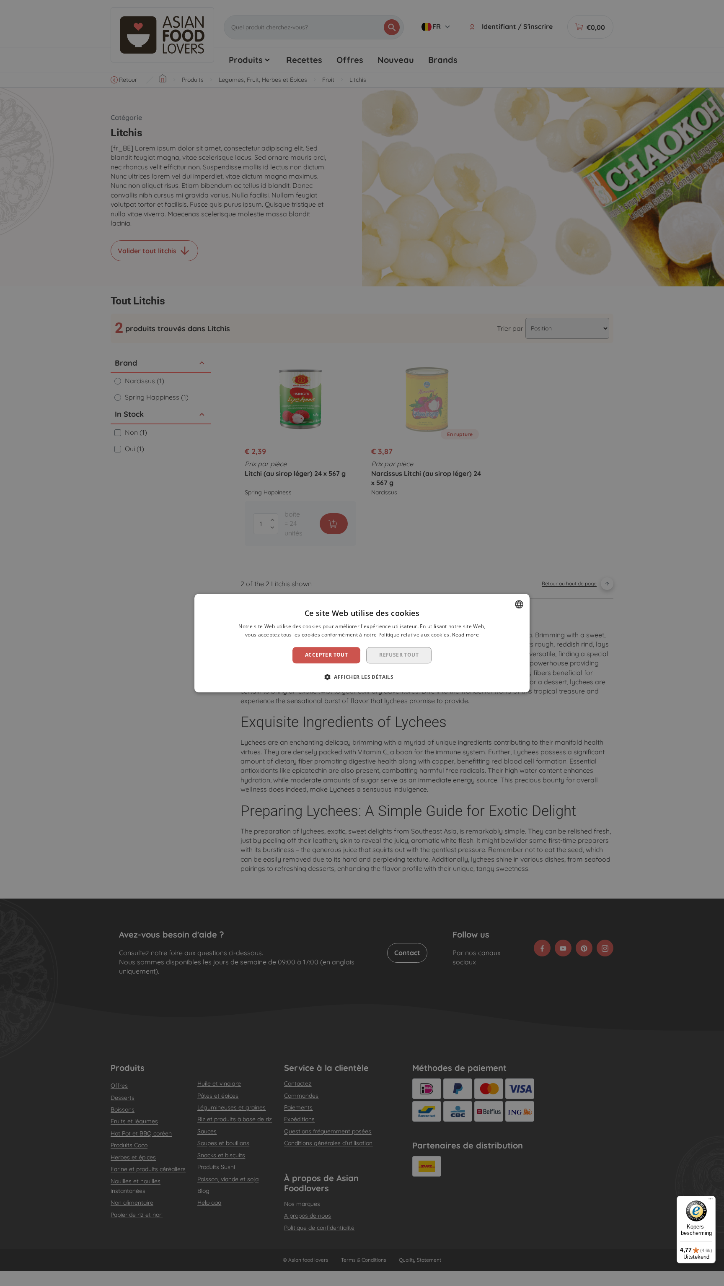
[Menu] (711, 1201)
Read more (465, 634)
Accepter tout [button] (326, 655)
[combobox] (519, 604)
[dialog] (362, 643)
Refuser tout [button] (399, 655)
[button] (362, 677)
